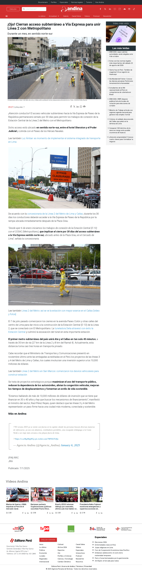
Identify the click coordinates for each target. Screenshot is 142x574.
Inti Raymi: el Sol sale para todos (107, 561)
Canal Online (76, 16)
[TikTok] (134, 9)
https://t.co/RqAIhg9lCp (25, 439)
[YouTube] (115, 9)
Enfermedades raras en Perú (105, 545)
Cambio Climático (64, 562)
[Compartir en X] (25, 512)
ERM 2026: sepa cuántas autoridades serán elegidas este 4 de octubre (121, 54)
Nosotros (79, 562)
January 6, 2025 (70, 445)
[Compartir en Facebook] (23, 512)
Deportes (61, 550)
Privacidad (88, 566)
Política (42, 550)
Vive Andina (99, 2)
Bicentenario (43, 2)
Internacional (44, 562)
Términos (79, 566)
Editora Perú (55, 566)
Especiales (64, 2)
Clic (59, 553)
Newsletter (107, 16)
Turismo (89, 2)
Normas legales (77, 2)
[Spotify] (129, 9)
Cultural (60, 544)
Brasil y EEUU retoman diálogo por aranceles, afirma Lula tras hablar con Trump (66, 507)
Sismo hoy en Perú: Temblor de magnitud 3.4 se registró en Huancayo (120, 72)
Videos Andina (17, 481)
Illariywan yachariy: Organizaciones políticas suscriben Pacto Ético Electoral (41, 507)
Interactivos (80, 553)
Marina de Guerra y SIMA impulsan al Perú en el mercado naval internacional (16, 507)
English (13, 9)
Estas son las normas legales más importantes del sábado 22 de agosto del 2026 (121, 63)
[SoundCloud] (124, 9)
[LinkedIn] (110, 9)
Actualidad (54, 16)
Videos (87, 16)
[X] (105, 9)
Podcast (96, 16)
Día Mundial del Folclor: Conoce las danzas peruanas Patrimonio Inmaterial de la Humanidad (121, 81)
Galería (65, 16)
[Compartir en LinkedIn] (28, 512)
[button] (7, 498)
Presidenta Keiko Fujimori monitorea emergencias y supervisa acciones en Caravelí (90, 507)
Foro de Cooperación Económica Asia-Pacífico (112, 550)
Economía (43, 553)
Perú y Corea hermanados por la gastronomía (111, 558)
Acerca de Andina (68, 566)
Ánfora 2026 (62, 547)
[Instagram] (119, 9)
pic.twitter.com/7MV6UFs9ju (46, 439)
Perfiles (54, 2)
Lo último (41, 16)
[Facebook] (100, 9)
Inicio (41, 544)
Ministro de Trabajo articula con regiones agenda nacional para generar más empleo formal (121, 112)
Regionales (43, 559)
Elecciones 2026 (101, 542)
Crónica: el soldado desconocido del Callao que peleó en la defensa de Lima (121, 121)
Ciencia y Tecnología (65, 559)
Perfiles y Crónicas (64, 556)
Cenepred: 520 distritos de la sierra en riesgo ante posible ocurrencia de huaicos (119, 130)
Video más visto (121, 23)
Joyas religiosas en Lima (104, 548)
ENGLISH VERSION (48, 540)
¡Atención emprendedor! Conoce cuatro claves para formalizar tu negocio (121, 139)
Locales (42, 556)
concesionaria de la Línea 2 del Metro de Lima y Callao (55, 213)
